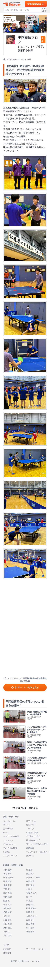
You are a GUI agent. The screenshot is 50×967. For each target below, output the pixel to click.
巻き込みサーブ (33, 840)
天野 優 (6, 916)
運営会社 (7, 953)
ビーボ (29, 897)
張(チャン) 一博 (33, 877)
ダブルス (30, 855)
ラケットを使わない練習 (37, 844)
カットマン (8, 840)
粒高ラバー (31, 825)
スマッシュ (31, 821)
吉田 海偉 (7, 924)
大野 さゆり (31, 916)
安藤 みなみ (31, 893)
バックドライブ (10, 855)
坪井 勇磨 (7, 885)
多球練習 (30, 848)
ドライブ (30, 828)
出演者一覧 (16, 865)
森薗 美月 (30, 920)
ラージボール (9, 821)
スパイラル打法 (10, 848)
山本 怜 (29, 889)
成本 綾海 (30, 927)
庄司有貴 (7, 908)
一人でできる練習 (11, 836)
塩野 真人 (30, 912)
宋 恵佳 (29, 900)
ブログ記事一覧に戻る (27, 807)
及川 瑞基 (30, 885)
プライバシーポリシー (36, 949)
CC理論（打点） (33, 836)
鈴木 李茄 (7, 893)
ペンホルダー (9, 844)
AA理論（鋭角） (33, 832)
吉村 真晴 (7, 904)
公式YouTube (34, 3)
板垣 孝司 (7, 873)
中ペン (6, 832)
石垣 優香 (30, 931)
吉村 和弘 (30, 904)
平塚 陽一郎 (8, 877)
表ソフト (7, 825)
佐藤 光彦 (7, 912)
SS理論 (6, 852)
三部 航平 (7, 889)
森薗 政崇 (30, 881)
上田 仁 (6, 931)
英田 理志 (7, 927)
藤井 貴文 (30, 873)
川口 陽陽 (7, 935)
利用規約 (7, 949)
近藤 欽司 (7, 920)
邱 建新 (29, 870)
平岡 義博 (7, 870)
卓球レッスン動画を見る (26, 687)
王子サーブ (8, 828)
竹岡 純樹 (7, 897)
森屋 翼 (6, 900)
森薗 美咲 (30, 924)
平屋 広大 (7, 881)
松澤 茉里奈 (31, 908)
